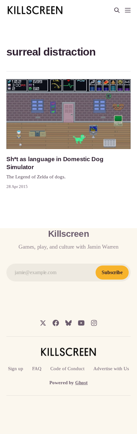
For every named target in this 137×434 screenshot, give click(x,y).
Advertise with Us (111, 368)
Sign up (15, 368)
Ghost (81, 382)
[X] (43, 323)
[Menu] (128, 10)
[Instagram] (94, 323)
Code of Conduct (67, 368)
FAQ (36, 368)
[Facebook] (56, 323)
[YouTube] (81, 323)
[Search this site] (117, 10)
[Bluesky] (68, 323)
